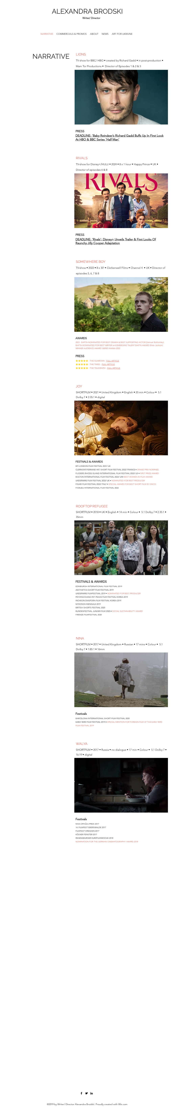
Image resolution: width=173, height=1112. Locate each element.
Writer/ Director (91, 18)
